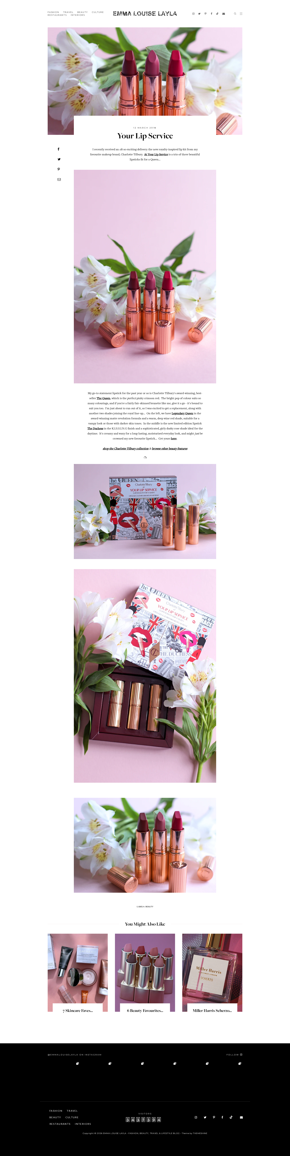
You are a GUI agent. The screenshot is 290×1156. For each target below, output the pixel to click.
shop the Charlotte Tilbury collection (126, 448)
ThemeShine (200, 1133)
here (174, 438)
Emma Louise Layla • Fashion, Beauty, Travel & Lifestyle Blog (141, 1133)
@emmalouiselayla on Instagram (75, 1054)
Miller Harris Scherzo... (212, 1011)
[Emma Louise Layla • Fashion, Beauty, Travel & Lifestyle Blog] (145, 13)
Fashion (53, 12)
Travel (68, 12)
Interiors (78, 15)
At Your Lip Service (156, 154)
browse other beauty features (169, 448)
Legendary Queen (182, 413)
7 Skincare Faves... (78, 1011)
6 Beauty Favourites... (145, 1011)
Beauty (82, 12)
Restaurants (57, 15)
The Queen (103, 398)
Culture (98, 12)
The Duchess (95, 428)
